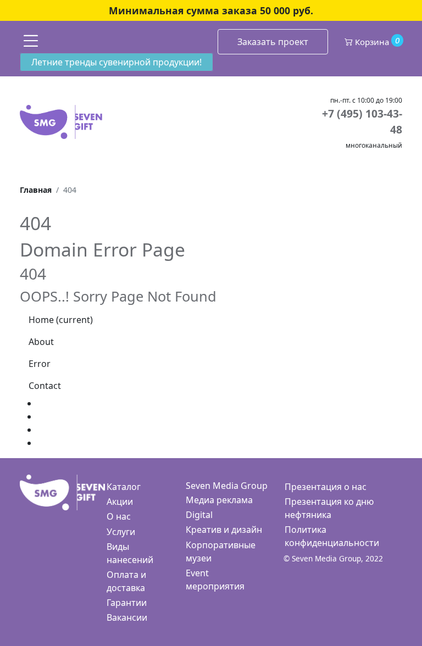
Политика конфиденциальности (332, 536)
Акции (120, 501)
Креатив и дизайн (224, 530)
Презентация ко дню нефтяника (329, 508)
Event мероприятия (215, 579)
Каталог (124, 487)
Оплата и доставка (126, 581)
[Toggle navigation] (31, 40)
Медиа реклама (219, 500)
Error (40, 364)
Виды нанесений (130, 553)
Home (61, 320)
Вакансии (127, 617)
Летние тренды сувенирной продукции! (116, 62)
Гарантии (127, 603)
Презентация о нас (326, 487)
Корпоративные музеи (221, 551)
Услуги (121, 532)
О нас (119, 516)
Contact (45, 386)
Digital (199, 515)
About (41, 342)
